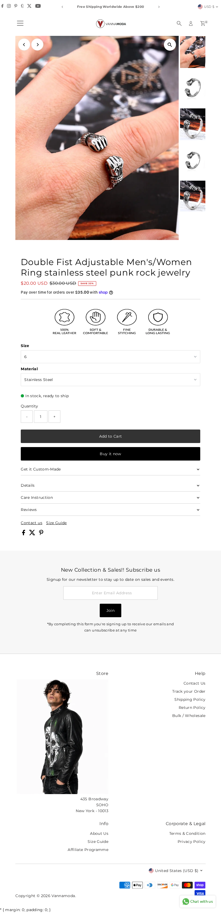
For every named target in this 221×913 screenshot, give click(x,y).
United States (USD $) (176, 870)
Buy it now (110, 453)
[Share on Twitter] (32, 533)
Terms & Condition (187, 833)
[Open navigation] (20, 23)
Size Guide (56, 523)
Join (110, 610)
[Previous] (62, 7)
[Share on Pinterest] (41, 533)
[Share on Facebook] (24, 533)
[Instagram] (9, 6)
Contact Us (195, 683)
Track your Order (189, 691)
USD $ (209, 7)
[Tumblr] (22, 6)
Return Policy (192, 707)
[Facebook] (2, 6)
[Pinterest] (16, 6)
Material (29, 368)
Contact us (31, 523)
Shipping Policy (189, 699)
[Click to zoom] (170, 45)
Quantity (29, 406)
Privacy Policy (192, 841)
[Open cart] (203, 23)
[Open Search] (179, 23)
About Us (99, 833)
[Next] (159, 7)
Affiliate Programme (88, 849)
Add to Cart (110, 436)
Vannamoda (63, 895)
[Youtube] (38, 6)
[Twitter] (29, 6)
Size (25, 345)
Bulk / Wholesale (189, 715)
